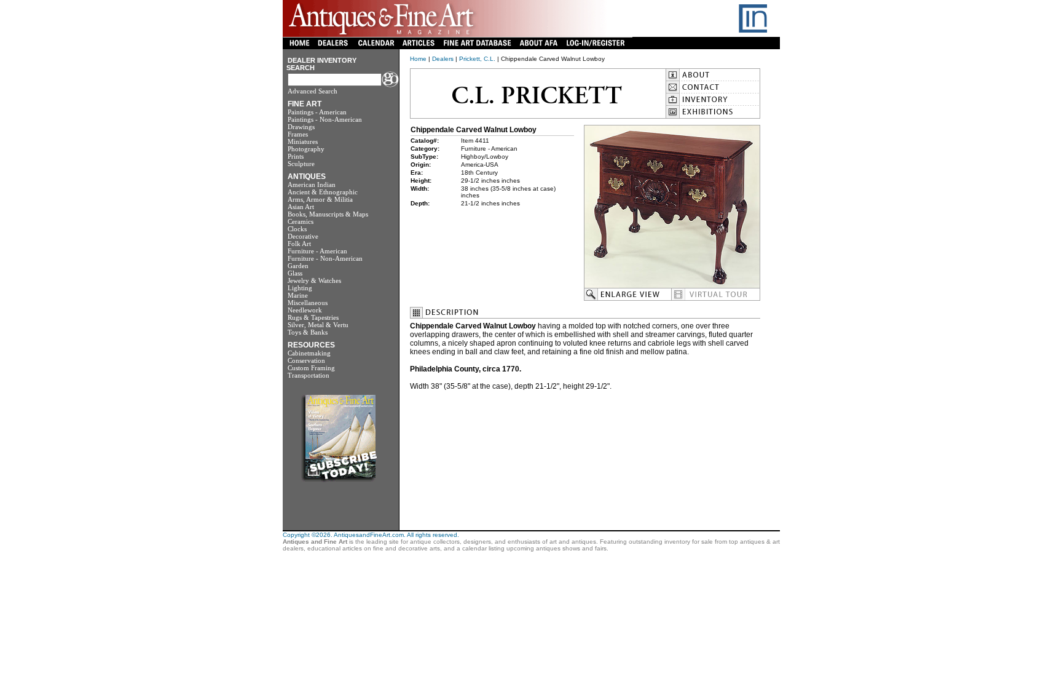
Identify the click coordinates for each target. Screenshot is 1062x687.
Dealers (443, 58)
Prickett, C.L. (477, 58)
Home (418, 58)
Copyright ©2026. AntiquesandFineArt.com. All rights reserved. (371, 534)
